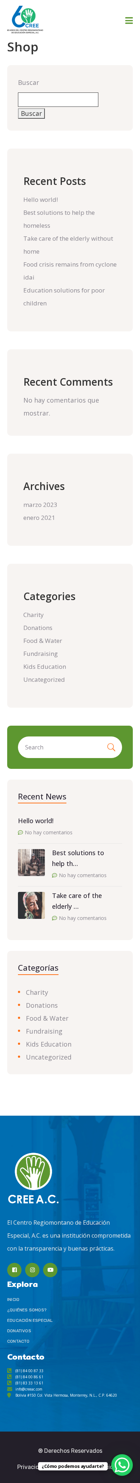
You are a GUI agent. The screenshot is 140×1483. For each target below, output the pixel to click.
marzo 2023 (40, 504)
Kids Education (44, 666)
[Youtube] (50, 1270)
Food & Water (42, 640)
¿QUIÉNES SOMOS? (26, 1309)
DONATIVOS (19, 1330)
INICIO (13, 1299)
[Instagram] (32, 1270)
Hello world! (40, 199)
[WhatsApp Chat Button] (122, 1465)
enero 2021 (39, 517)
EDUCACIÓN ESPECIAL (30, 1320)
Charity (33, 615)
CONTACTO (18, 1341)
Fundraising (40, 653)
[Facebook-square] (14, 1270)
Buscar (28, 82)
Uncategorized (44, 679)
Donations (37, 627)
